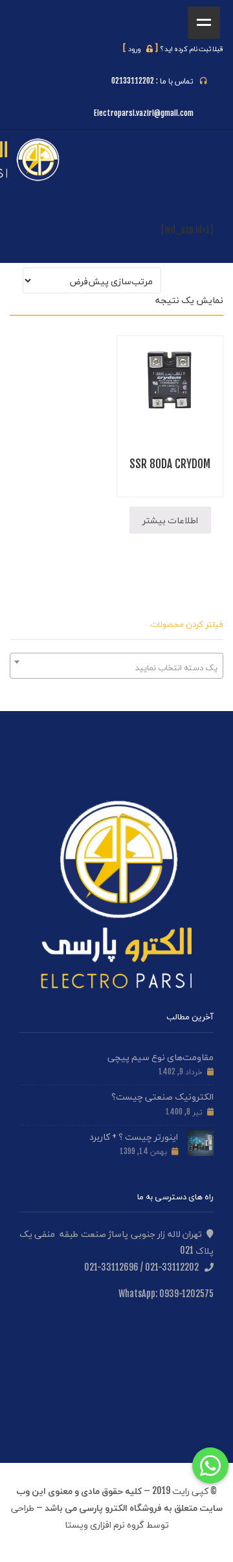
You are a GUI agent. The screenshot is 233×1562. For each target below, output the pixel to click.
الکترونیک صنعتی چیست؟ (162, 1096)
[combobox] (116, 666)
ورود (140, 48)
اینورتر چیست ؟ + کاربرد (133, 1136)
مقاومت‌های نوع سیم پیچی (160, 1056)
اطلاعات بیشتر (170, 519)
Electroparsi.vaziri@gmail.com (144, 113)
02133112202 (132, 80)
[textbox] (116, 667)
